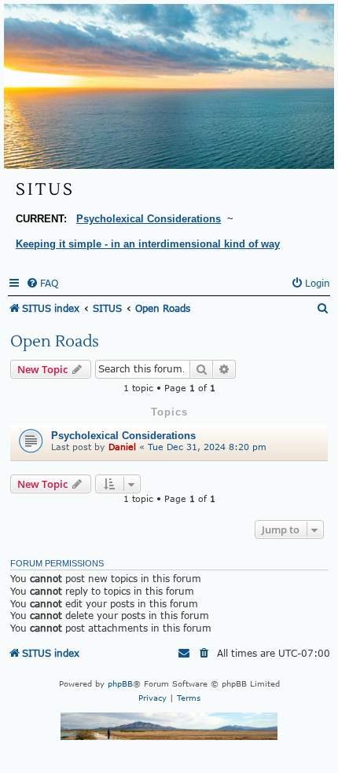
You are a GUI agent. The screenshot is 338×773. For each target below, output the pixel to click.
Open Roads (54, 342)
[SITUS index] (169, 86)
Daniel (122, 446)
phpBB (120, 683)
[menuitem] (42, 283)
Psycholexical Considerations (123, 435)
